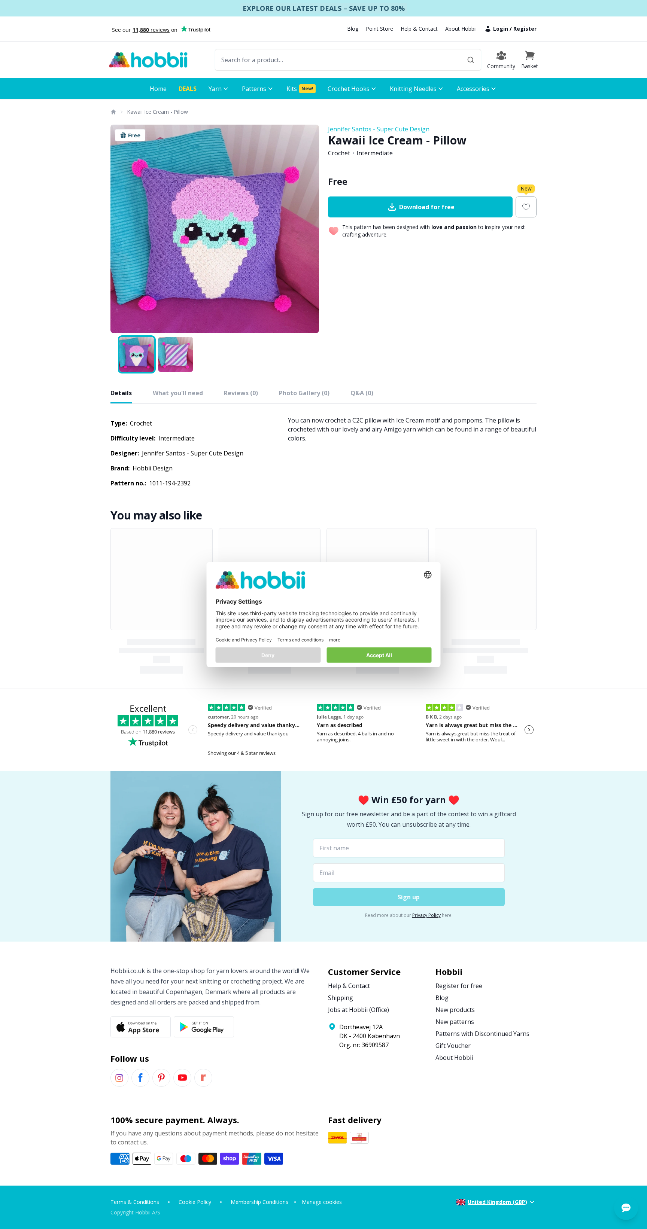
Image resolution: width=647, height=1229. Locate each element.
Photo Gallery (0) (304, 393)
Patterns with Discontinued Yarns (482, 1034)
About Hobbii (461, 28)
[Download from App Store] (140, 1026)
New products (455, 1010)
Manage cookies (322, 1201)
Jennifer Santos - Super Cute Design (378, 129)
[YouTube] (182, 1078)
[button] (529, 60)
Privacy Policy (426, 915)
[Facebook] (140, 1078)
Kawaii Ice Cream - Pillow (157, 111)
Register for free (458, 986)
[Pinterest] (161, 1078)
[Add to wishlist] (526, 206)
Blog (352, 28)
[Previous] (120, 229)
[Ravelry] (203, 1078)
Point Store (379, 28)
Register (525, 28)
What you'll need (178, 393)
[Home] (113, 112)
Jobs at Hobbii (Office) (358, 1010)
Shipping (340, 998)
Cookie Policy (195, 1201)
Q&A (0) (361, 393)
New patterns (454, 1022)
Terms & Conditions (134, 1201)
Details (121, 393)
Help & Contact (419, 28)
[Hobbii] (148, 60)
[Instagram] (119, 1078)
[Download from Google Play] (204, 1026)
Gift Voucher (453, 1046)
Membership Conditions (259, 1201)
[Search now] (471, 59)
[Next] (308, 229)
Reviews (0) (241, 393)
